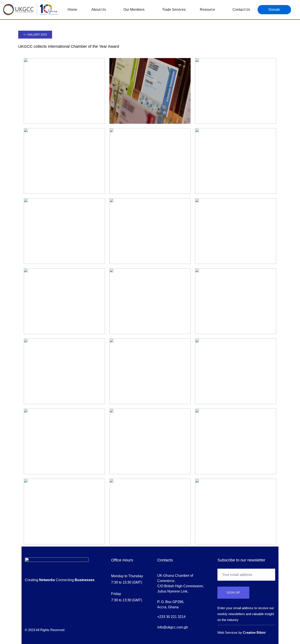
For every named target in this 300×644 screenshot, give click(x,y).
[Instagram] (42, 619)
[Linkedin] (50, 619)
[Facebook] (26, 619)
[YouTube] (58, 619)
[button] (35, 35)
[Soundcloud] (66, 619)
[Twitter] (34, 619)
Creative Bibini (254, 632)
